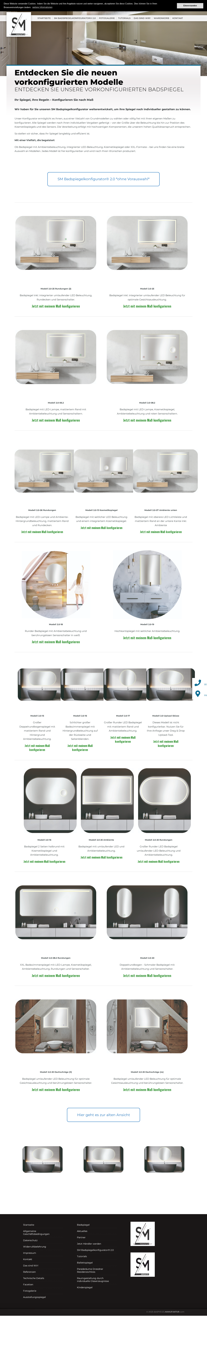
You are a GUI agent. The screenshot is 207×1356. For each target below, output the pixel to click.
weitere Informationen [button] (42, 7)
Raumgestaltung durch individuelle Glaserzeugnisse (93, 1279)
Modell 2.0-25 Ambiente (101, 840)
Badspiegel (83, 1224)
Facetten (28, 1284)
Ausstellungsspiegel (34, 1296)
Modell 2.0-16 (80, 716)
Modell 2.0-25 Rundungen (158, 840)
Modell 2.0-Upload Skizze (165, 716)
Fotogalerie (107, 18)
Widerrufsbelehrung (34, 1246)
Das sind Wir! (142, 18)
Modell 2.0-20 (147, 958)
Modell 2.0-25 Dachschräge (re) (147, 1072)
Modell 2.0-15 (37, 716)
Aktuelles (82, 1230)
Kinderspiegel (85, 1287)
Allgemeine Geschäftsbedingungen (36, 1232)
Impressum (29, 1252)
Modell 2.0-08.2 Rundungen (56, 958)
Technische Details (33, 1278)
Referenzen (29, 1271)
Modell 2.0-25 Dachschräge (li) (56, 1072)
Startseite (44, 18)
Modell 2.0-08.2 (147, 403)
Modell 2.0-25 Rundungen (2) (56, 288)
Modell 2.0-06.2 (56, 403)
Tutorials (124, 18)
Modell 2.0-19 (147, 624)
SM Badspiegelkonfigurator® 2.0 (75, 18)
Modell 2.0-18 (56, 624)
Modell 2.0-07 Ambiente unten (160, 510)
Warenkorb (161, 18)
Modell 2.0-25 (147, 288)
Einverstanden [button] (190, 6)
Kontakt (177, 18)
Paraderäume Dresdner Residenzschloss (90, 1270)
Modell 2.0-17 (123, 716)
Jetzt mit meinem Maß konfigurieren (56, 306)
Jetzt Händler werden (89, 1243)
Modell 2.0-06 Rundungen (42, 510)
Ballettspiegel (85, 1262)
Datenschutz (30, 1240)
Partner (81, 1237)
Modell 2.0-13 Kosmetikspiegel (101, 510)
